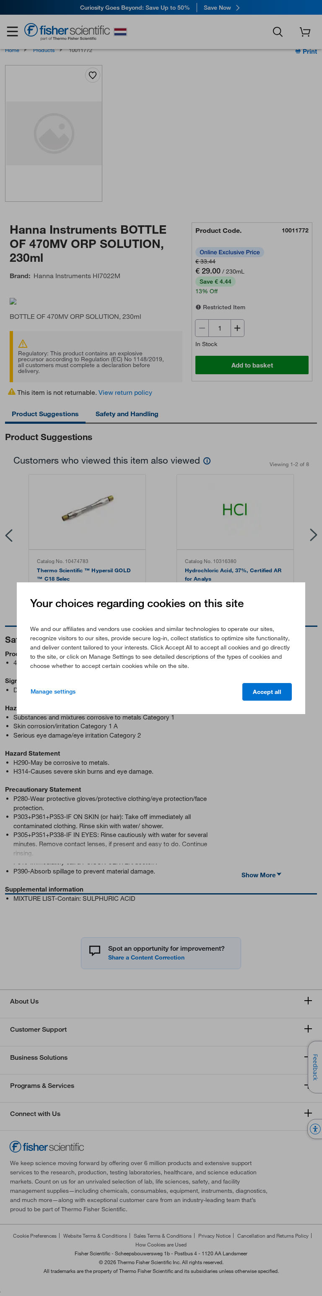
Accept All (267, 692)
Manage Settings (53, 691)
